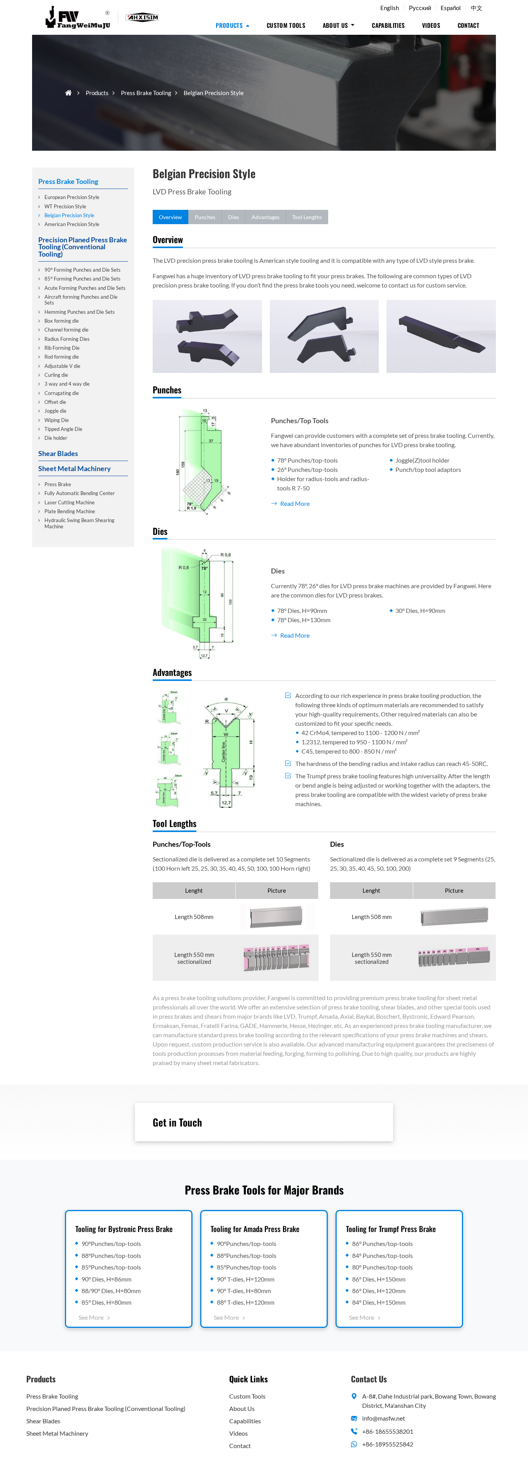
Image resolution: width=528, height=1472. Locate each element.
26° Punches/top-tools (307, 469)
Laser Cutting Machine (69, 502)
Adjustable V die (62, 366)
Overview (170, 217)
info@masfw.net (383, 1418)
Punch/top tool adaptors (428, 469)
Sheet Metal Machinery (74, 468)
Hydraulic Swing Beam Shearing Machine (79, 523)
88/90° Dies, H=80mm (111, 1290)
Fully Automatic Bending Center (79, 493)
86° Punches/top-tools (382, 1243)
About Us (242, 1408)
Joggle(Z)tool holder (422, 460)
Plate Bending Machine (69, 511)
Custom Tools (286, 25)
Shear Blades (58, 453)
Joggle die (55, 411)
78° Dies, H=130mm (303, 619)
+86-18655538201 (387, 1431)
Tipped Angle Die (63, 429)
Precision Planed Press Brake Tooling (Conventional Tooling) (82, 246)
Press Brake (57, 484)
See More (91, 1317)
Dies (233, 217)
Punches (205, 217)
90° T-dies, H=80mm (244, 1290)
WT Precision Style (65, 206)
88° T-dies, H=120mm (245, 1302)
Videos (431, 25)
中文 (476, 7)
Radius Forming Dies (67, 339)
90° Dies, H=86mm (106, 1279)
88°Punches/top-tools (111, 1255)
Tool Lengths (307, 217)
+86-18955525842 (387, 1444)
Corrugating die (61, 393)
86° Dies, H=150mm (378, 1279)
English (389, 7)
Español (451, 7)
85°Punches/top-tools (111, 1267)
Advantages (265, 217)
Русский (420, 7)
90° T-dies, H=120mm (245, 1279)
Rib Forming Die (62, 348)
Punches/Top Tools (300, 420)
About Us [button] (335, 25)
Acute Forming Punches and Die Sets (85, 288)
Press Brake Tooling (146, 92)
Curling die (56, 375)
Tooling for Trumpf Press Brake (391, 1228)
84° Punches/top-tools (382, 1255)
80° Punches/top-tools (382, 1267)
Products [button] (229, 25)
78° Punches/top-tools (307, 460)
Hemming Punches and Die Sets (79, 312)
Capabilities (388, 25)
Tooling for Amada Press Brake (255, 1228)
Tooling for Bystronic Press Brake (124, 1228)
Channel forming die (66, 330)
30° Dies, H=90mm (420, 610)
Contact (468, 25)
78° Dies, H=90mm (302, 610)
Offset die (55, 402)
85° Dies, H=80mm (106, 1302)
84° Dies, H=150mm (378, 1302)
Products (97, 92)
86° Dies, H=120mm (378, 1290)
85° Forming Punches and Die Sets (82, 279)
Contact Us (369, 1379)
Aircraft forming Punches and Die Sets (81, 300)
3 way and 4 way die (67, 384)
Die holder (55, 438)
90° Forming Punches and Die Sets (82, 270)
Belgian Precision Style (69, 215)
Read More (295, 503)
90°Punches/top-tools (111, 1243)
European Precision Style (71, 197)
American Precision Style (71, 224)
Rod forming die (61, 357)
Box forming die (61, 321)
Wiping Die (56, 420)
